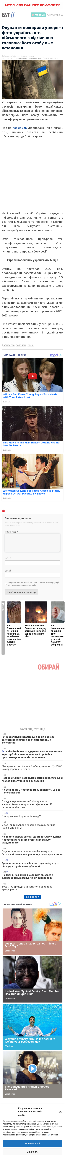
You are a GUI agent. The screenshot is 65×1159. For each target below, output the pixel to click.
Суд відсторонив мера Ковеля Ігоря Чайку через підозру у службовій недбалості (30, 864)
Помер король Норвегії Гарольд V (21, 816)
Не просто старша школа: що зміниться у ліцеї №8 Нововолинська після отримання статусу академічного (32, 839)
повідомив (19, 128)
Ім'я (8, 558)
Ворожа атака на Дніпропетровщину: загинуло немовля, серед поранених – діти (36, 631)
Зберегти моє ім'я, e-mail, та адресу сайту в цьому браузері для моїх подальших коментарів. (33, 583)
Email (9, 570)
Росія (40, 58)
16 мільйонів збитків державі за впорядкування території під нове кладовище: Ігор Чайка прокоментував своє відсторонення (32, 754)
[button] (60, 1111)
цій (49, 1135)
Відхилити (32, 1151)
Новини (18, 58)
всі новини (32, 896)
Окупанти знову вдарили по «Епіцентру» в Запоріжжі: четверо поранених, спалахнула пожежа (32, 853)
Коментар (11, 531)
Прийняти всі (32, 1143)
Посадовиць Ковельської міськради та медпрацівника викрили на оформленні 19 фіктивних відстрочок (27, 804)
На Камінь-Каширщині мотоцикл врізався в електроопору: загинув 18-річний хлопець (27, 876)
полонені (33, 58)
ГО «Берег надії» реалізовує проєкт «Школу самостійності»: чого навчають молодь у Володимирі (28, 739)
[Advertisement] (32, 178)
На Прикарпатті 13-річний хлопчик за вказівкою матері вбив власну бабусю (14, 635)
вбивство (26, 58)
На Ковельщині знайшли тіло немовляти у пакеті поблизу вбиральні (58, 635)
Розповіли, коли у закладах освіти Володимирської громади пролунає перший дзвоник (32, 779)
